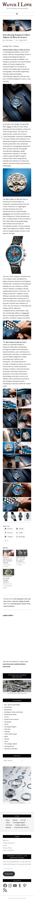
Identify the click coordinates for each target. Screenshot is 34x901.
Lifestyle (7, 731)
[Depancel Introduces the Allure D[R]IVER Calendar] (8, 553)
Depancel (25, 313)
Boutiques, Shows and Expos (13, 712)
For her (6, 717)
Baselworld (8, 709)
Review (6, 739)
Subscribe (9, 874)
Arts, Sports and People (12, 705)
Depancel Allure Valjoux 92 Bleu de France (16, 49)
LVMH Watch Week (10, 734)
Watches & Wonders (11, 749)
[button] (9, 393)
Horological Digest (10, 727)
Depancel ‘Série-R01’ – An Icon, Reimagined (21, 559)
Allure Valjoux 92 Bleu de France (16, 342)
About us (6, 840)
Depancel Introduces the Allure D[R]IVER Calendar (7, 560)
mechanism (6, 214)
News (6, 736)
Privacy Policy (7, 848)
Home (5, 845)
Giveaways (7, 722)
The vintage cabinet (10, 744)
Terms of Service (8, 850)
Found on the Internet (11, 719)
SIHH (6, 741)
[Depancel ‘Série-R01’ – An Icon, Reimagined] (21, 553)
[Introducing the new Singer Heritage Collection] (8, 572)
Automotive (8, 707)
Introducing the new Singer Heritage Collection (7, 579)
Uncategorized (9, 746)
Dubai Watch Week (10, 714)
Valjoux (9, 127)
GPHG (6, 724)
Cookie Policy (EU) (9, 843)
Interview (7, 729)
